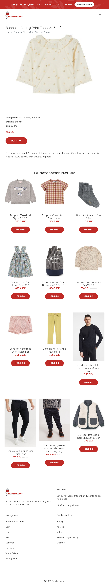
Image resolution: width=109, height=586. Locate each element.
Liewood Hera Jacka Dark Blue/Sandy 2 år (88, 436)
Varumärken (24, 117)
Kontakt (60, 526)
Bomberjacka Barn (15, 521)
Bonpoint (36, 117)
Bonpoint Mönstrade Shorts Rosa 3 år (20, 350)
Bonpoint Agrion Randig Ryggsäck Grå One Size (54, 284)
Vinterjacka (11, 558)
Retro (8, 537)
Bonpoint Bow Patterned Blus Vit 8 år (88, 284)
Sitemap (61, 542)
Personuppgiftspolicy (67, 537)
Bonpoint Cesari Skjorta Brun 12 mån (54, 217)
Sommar (10, 542)
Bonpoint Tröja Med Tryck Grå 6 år (20, 217)
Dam (8, 526)
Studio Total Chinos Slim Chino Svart (20, 452)
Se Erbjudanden (84, 4)
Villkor (60, 532)
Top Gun (10, 548)
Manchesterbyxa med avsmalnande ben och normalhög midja (54, 448)
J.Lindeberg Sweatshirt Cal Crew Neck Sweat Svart (89, 368)
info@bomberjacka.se (68, 505)
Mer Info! (16, 140)
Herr (8, 532)
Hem (8, 32)
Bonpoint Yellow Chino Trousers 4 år (54, 350)
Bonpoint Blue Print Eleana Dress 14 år (20, 284)
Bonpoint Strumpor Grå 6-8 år (88, 217)
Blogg (60, 521)
